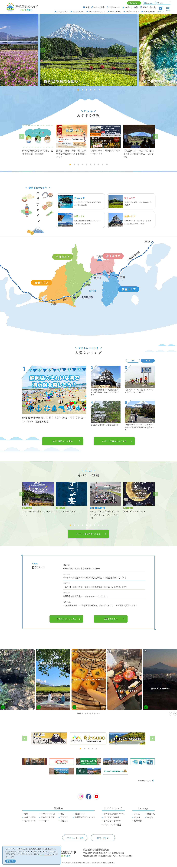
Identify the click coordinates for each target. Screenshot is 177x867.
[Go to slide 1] (79, 713)
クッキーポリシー (46, 854)
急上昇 (148, 361)
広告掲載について (145, 780)
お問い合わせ (102, 837)
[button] (78, 90)
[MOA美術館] (61, 771)
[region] (88, 682)
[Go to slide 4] (87, 713)
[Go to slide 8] (97, 713)
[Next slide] (134, 50)
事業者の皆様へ (110, 618)
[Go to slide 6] (92, 713)
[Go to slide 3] (85, 713)
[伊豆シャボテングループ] (115, 771)
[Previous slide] (42, 50)
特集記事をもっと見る (62, 441)
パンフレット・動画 (74, 837)
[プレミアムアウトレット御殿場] (115, 761)
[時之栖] (88, 771)
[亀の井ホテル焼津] (34, 761)
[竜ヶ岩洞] (142, 761)
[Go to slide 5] (90, 713)
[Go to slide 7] (94, 713)
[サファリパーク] (88, 761)
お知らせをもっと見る (66, 618)
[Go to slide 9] (99, 713)
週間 (132, 361)
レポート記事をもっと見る (114, 441)
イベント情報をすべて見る (88, 533)
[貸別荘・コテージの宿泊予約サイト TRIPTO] (61, 761)
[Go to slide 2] (82, 713)
